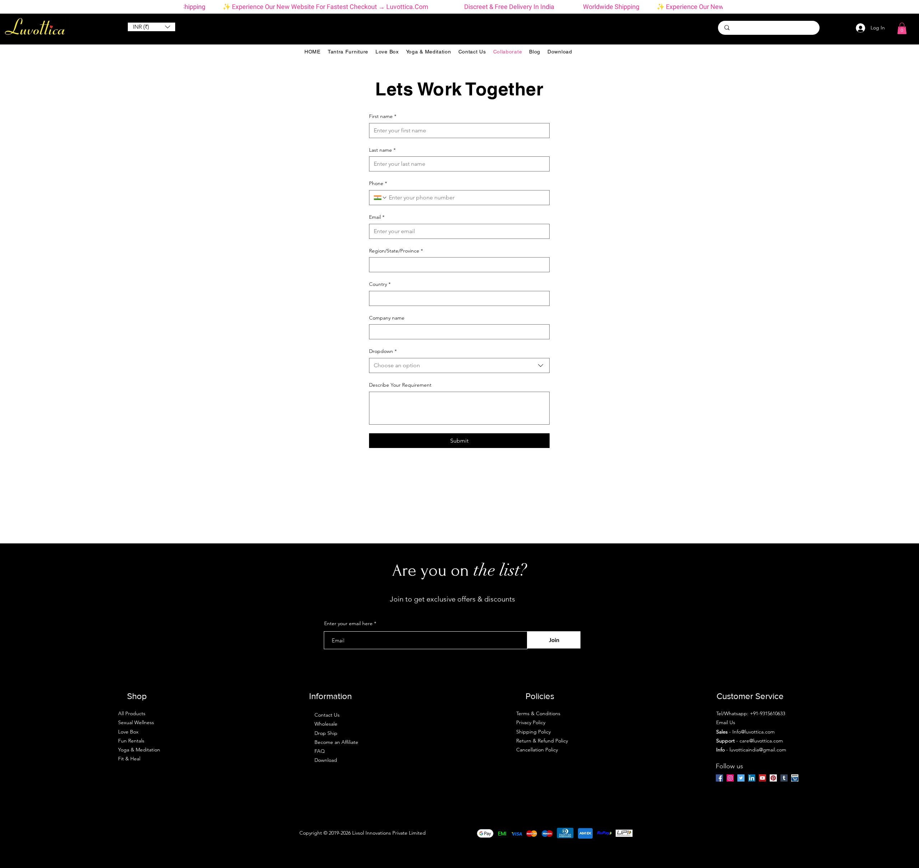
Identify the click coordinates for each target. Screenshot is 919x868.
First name (382, 116)
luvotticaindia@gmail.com (757, 749)
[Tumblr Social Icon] (784, 778)
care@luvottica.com (761, 740)
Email (376, 217)
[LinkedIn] (751, 778)
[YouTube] (762, 778)
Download (325, 760)
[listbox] (151, 27)
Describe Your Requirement (400, 385)
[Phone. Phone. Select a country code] (380, 198)
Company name (387, 318)
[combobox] (459, 365)
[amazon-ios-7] (794, 778)
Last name (382, 150)
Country (380, 284)
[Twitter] (741, 778)
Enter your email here (348, 623)
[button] (151, 27)
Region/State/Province (396, 250)
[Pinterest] (773, 778)
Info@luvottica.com (753, 731)
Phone (378, 183)
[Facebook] (719, 778)
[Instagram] (730, 778)
